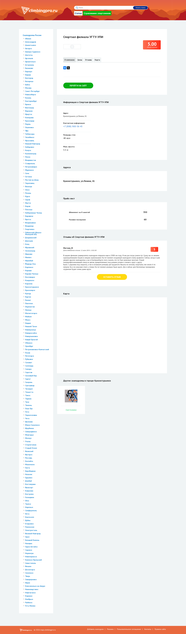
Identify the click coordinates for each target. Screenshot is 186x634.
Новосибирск (30, 94)
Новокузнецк (30, 330)
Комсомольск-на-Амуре (35, 586)
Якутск (28, 203)
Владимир (29, 226)
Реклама (110, 629)
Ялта (27, 514)
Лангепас (29, 303)
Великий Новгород (32, 533)
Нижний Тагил (31, 326)
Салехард (29, 366)
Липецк (28, 310)
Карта (97, 60)
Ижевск (28, 257)
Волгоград (29, 108)
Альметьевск (30, 45)
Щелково (29, 422)
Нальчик (28, 474)
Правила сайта (160, 629)
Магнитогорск (31, 313)
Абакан (28, 38)
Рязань (28, 193)
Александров (30, 42)
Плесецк (28, 209)
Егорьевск (29, 524)
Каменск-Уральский (33, 560)
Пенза (27, 157)
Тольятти (29, 392)
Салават (28, 362)
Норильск (29, 507)
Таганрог (29, 389)
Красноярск (30, 290)
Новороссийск (31, 333)
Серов (27, 200)
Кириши (28, 270)
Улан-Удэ (29, 408)
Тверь (27, 576)
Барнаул (28, 71)
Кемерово (29, 117)
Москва (28, 88)
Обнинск (28, 343)
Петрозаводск (31, 167)
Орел (27, 537)
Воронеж (29, 111)
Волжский (29, 451)
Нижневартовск (31, 589)
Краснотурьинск (32, 287)
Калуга (28, 150)
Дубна (27, 520)
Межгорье (29, 435)
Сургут (28, 379)
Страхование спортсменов (97, 13)
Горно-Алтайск (31, 547)
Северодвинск (31, 431)
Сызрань (28, 382)
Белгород (29, 78)
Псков (27, 353)
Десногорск (30, 569)
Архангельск (30, 61)
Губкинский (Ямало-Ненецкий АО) (33, 233)
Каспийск (29, 461)
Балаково (29, 68)
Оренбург (29, 346)
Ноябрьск (29, 599)
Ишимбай (29, 260)
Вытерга (28, 454)
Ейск (27, 501)
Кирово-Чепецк (31, 274)
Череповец (29, 183)
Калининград (30, 153)
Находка (28, 543)
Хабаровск (29, 147)
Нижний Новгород (32, 144)
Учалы (27, 441)
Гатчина (28, 176)
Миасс (27, 320)
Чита (27, 418)
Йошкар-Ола (30, 264)
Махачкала (30, 464)
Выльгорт (29, 487)
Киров (27, 206)
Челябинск (29, 137)
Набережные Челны (33, 213)
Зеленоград (30, 251)
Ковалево (29, 491)
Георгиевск (29, 229)
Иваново (28, 254)
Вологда (28, 186)
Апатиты (29, 55)
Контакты (147, 629)
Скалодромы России (32, 35)
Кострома (29, 494)
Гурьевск (28, 477)
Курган (28, 297)
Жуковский (29, 247)
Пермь (27, 124)
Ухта (27, 412)
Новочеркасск (31, 556)
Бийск (27, 85)
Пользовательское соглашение (129, 629)
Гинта (27, 468)
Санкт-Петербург (32, 91)
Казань (28, 98)
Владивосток (30, 160)
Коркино (28, 596)
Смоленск (29, 573)
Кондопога (29, 280)
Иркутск (28, 114)
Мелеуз (28, 438)
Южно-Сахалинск (32, 425)
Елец (27, 244)
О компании (70, 60)
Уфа (26, 131)
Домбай (28, 481)
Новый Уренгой (31, 339)
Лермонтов (30, 307)
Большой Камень (32, 540)
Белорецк (29, 81)
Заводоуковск (31, 579)
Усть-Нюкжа (30, 606)
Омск (27, 190)
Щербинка (29, 428)
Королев (28, 284)
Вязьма (28, 566)
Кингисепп (29, 517)
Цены (80, 60)
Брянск (28, 104)
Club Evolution (71, 410)
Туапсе (28, 504)
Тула (27, 402)
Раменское (29, 527)
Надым (28, 323)
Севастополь (30, 563)
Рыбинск (28, 602)
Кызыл (28, 300)
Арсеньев (29, 58)
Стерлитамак (30, 445)
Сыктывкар (29, 385)
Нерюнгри (29, 553)
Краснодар (29, 121)
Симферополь (31, 510)
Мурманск (29, 170)
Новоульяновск (31, 336)
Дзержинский (30, 237)
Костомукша (30, 484)
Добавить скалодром (95, 629)
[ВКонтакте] (64, 67)
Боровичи (29, 216)
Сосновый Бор (31, 376)
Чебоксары (29, 134)
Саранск (28, 550)
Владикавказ (30, 223)
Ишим (27, 583)
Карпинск (29, 267)
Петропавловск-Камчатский (37, 349)
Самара (28, 369)
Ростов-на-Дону (32, 180)
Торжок (28, 399)
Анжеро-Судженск (32, 52)
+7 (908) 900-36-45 (72, 126)
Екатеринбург (31, 101)
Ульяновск (29, 127)
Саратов (28, 372)
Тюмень (28, 405)
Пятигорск (29, 356)
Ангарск (28, 48)
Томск (27, 395)
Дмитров (29, 241)
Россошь (28, 458)
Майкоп (28, 316)
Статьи (78, 13)
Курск (27, 196)
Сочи (27, 173)
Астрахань (29, 65)
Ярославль (29, 140)
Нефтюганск (30, 592)
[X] (68, 67)
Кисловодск (30, 277)
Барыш (28, 75)
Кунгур (28, 293)
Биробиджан (30, 471)
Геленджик (29, 497)
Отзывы (88, 60)
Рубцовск (29, 359)
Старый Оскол (31, 448)
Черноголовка (31, 415)
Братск (28, 219)
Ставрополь (30, 163)
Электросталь (31, 530)
